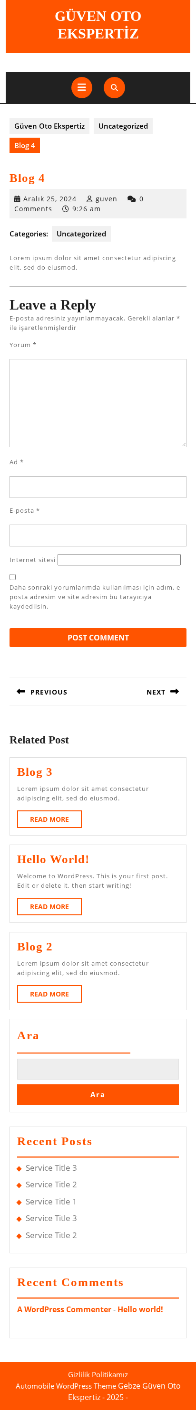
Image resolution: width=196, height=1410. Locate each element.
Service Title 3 (51, 1167)
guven (107, 198)
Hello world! (53, 859)
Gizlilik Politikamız (98, 1374)
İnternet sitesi (33, 559)
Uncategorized (123, 126)
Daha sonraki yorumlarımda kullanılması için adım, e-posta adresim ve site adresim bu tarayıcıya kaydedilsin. (96, 597)
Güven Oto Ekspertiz (49, 126)
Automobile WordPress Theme (66, 1386)
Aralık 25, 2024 (50, 198)
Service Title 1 (51, 1201)
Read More (56, 821)
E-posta (25, 510)
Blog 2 (35, 946)
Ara (28, 1035)
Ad (17, 462)
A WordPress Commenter (64, 1309)
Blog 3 (35, 771)
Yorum (23, 344)
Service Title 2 (51, 1184)
